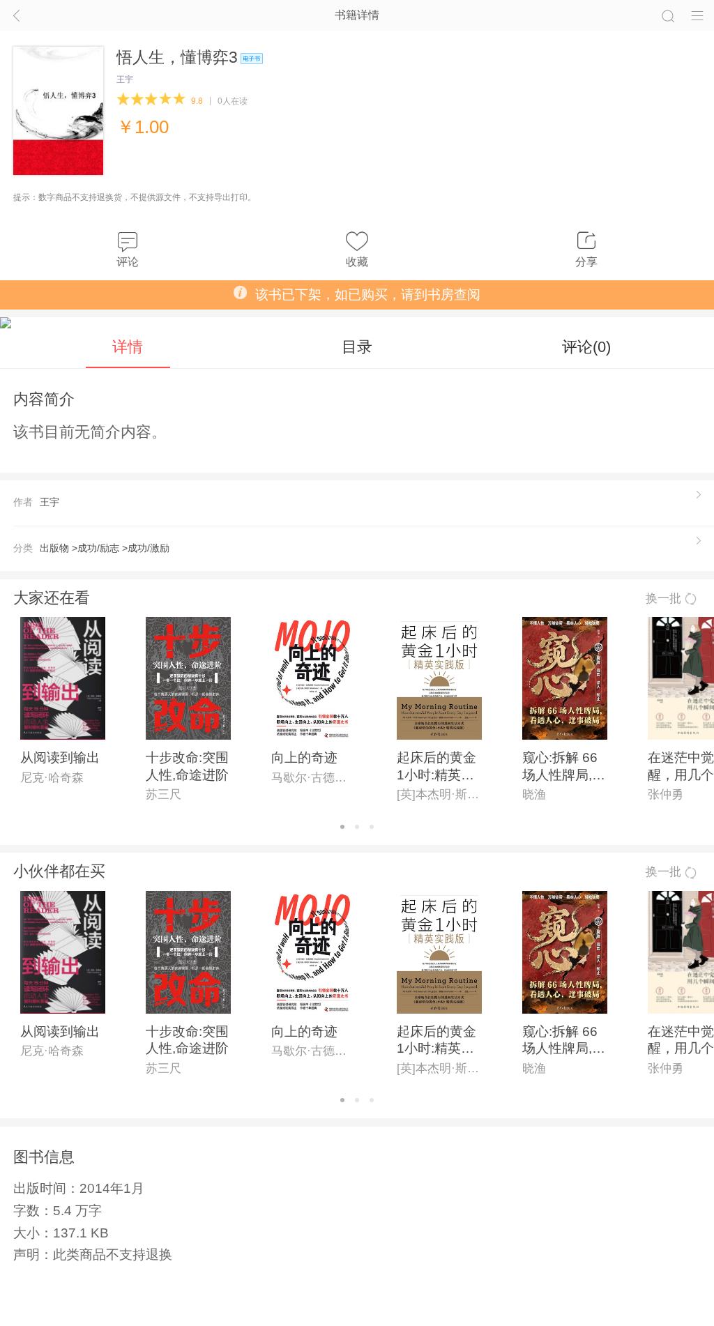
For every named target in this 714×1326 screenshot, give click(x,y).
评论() (586, 347)
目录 (357, 347)
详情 (127, 347)
